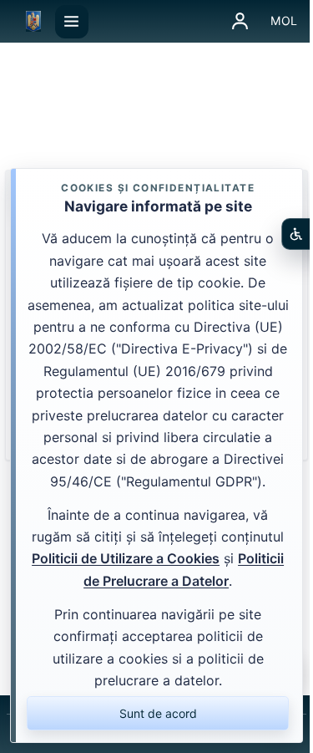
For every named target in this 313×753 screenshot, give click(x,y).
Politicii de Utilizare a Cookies (126, 558)
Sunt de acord (158, 713)
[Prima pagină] (33, 21)
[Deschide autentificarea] (240, 21)
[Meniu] (71, 21)
